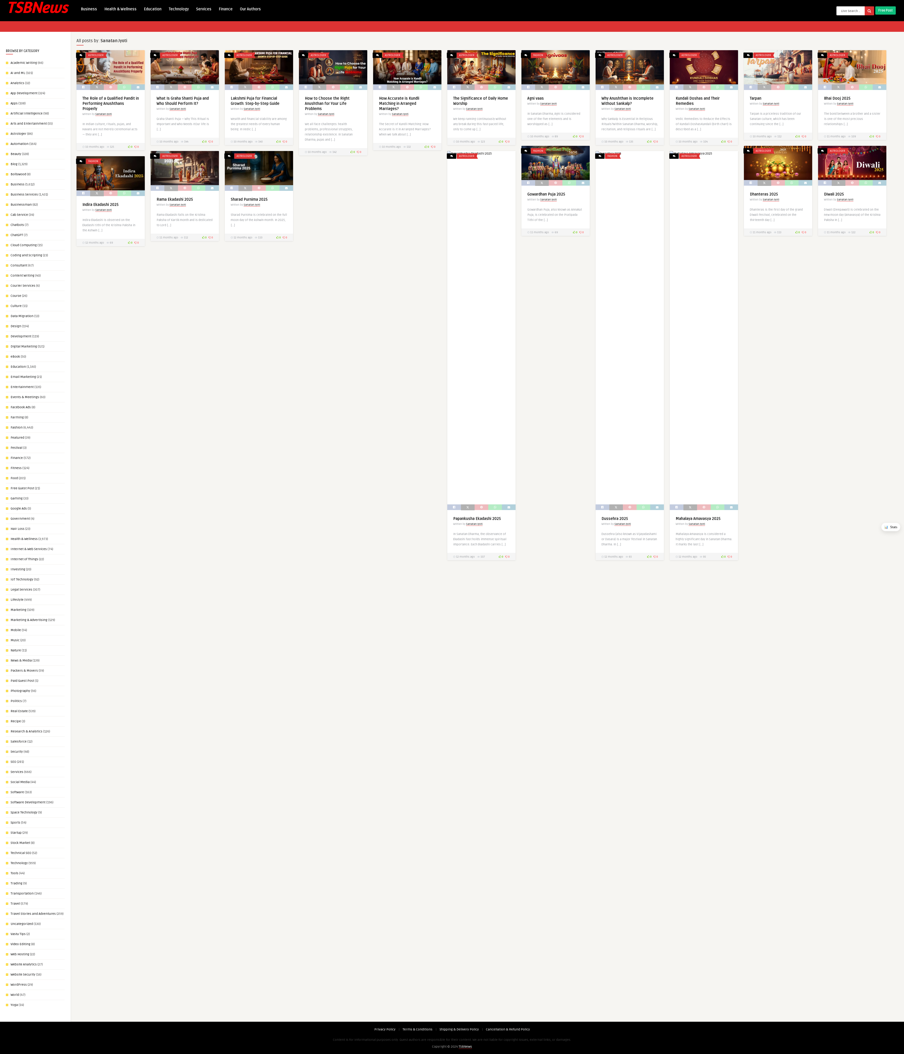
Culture (16, 306)
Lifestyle (17, 600)
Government (20, 519)
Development (21, 336)
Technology (179, 9)
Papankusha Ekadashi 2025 (477, 518)
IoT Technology (22, 579)
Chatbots (17, 225)
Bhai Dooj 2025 (837, 98)
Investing (18, 569)
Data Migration (22, 316)
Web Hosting (20, 954)
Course (16, 296)
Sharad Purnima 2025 (249, 199)
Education (152, 9)
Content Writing (22, 276)
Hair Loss (17, 529)
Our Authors (250, 9)
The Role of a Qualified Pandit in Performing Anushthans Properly (110, 103)
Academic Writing (24, 63)
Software (17, 792)
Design (16, 326)
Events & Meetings (25, 397)
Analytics (17, 83)
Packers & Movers (24, 671)
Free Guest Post (22, 488)
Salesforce (19, 741)
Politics (16, 701)
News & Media (21, 660)
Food (14, 478)
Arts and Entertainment (29, 124)
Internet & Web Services (29, 549)
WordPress (19, 985)
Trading (16, 883)
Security (17, 752)
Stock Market (20, 843)
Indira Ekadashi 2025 (101, 204)
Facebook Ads (21, 407)
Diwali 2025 (834, 194)
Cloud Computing (24, 245)
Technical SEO (21, 853)
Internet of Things (24, 559)
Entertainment (22, 387)
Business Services (24, 194)
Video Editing (20, 944)
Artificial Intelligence (27, 113)
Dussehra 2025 (614, 518)
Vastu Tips (18, 934)
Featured (17, 438)
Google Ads (19, 509)
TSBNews (465, 1047)
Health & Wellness (120, 9)
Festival (16, 448)
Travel (15, 904)
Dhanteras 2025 (764, 194)
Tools (14, 873)
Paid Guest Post (22, 681)
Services (203, 9)
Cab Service (19, 215)
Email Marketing (23, 377)
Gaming (17, 498)
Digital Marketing (24, 346)
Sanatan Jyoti (103, 114)
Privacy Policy (385, 1029)
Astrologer (18, 134)
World (15, 995)
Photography (20, 691)
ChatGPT (17, 235)
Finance (226, 9)
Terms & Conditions (417, 1029)
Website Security (23, 974)
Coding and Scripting (26, 255)
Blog (14, 164)
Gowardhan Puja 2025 (546, 194)
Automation (19, 144)
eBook (15, 357)
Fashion (17, 427)
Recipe (16, 721)
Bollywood (18, 174)
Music (15, 640)
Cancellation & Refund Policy (508, 1029)
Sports (15, 823)
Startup (16, 833)
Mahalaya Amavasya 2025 (699, 518)
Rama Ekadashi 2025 (175, 199)
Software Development (28, 802)
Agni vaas (535, 98)
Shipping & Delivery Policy (459, 1029)
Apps (14, 103)
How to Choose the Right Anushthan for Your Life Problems (327, 103)
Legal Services (21, 590)
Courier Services (23, 286)
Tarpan (755, 98)
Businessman (21, 205)
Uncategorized (22, 924)
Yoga (14, 1005)
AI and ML (18, 73)
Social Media (20, 782)
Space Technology (24, 812)
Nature (16, 650)
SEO (13, 762)
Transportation (22, 893)
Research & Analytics (26, 731)
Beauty (16, 154)
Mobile (16, 630)
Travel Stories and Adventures (33, 914)
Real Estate (19, 711)
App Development (24, 93)
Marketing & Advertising (29, 620)
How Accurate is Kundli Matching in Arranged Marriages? (399, 103)
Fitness (16, 468)
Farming (17, 417)
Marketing (18, 610)
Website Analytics (24, 964)
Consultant (19, 265)
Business (89, 9)
